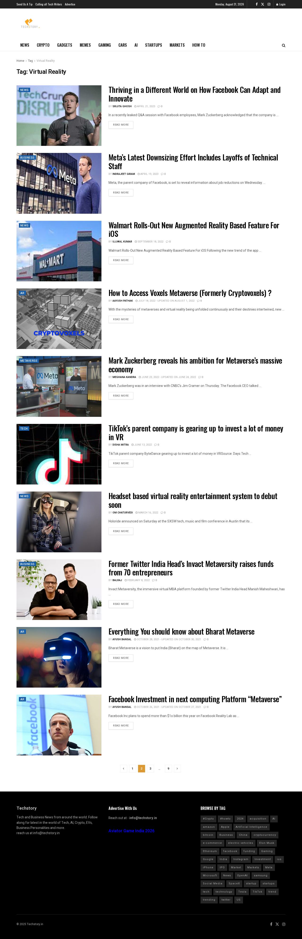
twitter (226, 900)
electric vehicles (240, 843)
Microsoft (210, 875)
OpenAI (242, 875)
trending (209, 900)
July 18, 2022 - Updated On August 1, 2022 (166, 301)
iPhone (208, 867)
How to (198, 45)
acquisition (258, 819)
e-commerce (212, 843)
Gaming (104, 45)
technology (224, 892)
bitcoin (208, 835)
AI (136, 45)
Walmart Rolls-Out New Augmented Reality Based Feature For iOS (194, 229)
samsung (261, 875)
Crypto (43, 45)
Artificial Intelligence (251, 827)
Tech (24, 428)
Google (208, 859)
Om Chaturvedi (123, 513)
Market (236, 867)
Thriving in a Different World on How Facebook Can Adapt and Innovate (195, 94)
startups (269, 884)
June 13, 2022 (143, 445)
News (24, 45)
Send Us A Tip (25, 4)
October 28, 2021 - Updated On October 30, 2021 (168, 639)
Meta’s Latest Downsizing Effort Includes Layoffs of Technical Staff (193, 161)
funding (249, 851)
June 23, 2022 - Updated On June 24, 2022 (168, 377)
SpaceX (234, 884)
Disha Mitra (121, 445)
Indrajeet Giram (124, 174)
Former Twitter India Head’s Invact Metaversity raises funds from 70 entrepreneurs (191, 568)
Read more (121, 125)
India (223, 859)
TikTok (257, 892)
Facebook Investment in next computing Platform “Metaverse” (195, 698)
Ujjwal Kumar (122, 242)
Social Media (212, 884)
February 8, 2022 (138, 580)
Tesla (242, 892)
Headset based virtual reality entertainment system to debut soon (193, 500)
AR (22, 293)
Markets (177, 45)
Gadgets (64, 45)
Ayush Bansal (122, 639)
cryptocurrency (265, 835)
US (239, 900)
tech (206, 892)
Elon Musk (266, 843)
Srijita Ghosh (122, 106)
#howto (225, 819)
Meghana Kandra (124, 377)
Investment (263, 859)
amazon (209, 827)
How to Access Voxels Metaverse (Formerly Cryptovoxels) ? (190, 292)
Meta (269, 867)
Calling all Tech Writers (48, 4)
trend (272, 892)
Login (282, 4)
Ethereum (210, 851)
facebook (230, 851)
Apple (225, 827)
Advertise (70, 4)
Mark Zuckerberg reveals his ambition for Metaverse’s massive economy (195, 364)
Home (20, 61)
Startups (153, 45)
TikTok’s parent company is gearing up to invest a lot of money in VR (196, 432)
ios (279, 859)
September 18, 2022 (150, 242)
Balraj (117, 580)
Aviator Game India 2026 (132, 831)
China (243, 835)
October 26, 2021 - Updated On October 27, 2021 (168, 707)
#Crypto (208, 819)
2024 (240, 819)
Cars (122, 45)
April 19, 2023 (149, 174)
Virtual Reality (46, 61)
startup (251, 884)
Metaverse (29, 361)
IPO (222, 867)
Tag (30, 61)
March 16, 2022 (148, 513)
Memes (85, 45)
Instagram (240, 859)
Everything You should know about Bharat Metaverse (182, 631)
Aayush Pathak (123, 301)
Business (27, 158)
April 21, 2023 (145, 106)
